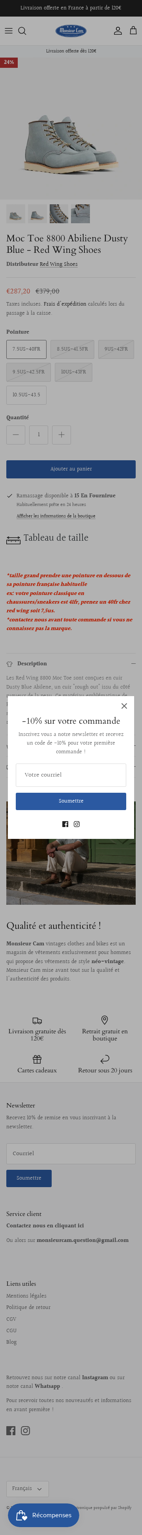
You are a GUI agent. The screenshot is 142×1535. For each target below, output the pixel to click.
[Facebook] (65, 824)
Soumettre (71, 801)
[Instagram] (77, 824)
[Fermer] (124, 706)
